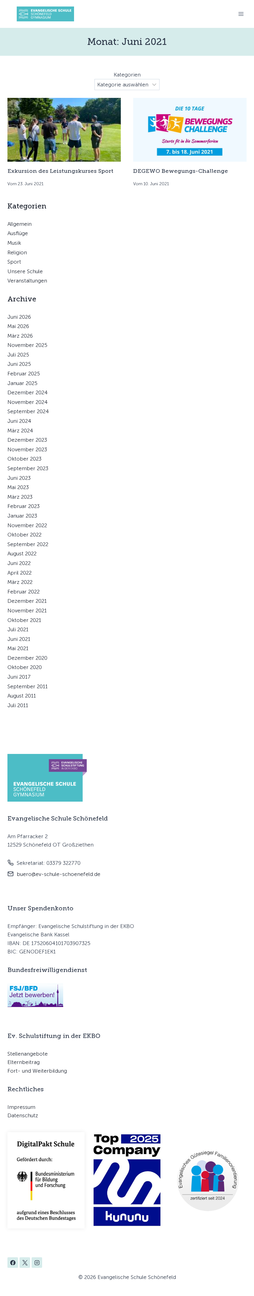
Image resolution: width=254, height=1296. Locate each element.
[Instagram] (37, 1262)
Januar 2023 (22, 516)
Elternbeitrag (23, 1062)
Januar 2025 (22, 383)
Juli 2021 (17, 629)
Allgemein (19, 224)
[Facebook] (12, 1262)
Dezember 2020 (27, 658)
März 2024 (20, 430)
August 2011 (21, 696)
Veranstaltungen (27, 281)
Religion (17, 252)
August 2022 (22, 553)
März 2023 (20, 497)
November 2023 (27, 449)
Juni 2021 (18, 639)
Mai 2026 (18, 326)
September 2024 (28, 411)
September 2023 (27, 468)
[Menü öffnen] (241, 14)
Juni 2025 (19, 364)
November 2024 (27, 402)
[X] (25, 1262)
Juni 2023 (19, 478)
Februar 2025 (23, 373)
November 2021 (27, 610)
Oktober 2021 (24, 620)
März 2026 (20, 336)
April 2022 (19, 573)
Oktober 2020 (24, 667)
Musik (14, 243)
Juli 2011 (17, 705)
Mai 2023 (18, 487)
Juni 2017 (19, 677)
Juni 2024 (19, 421)
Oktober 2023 (24, 459)
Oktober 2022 (24, 535)
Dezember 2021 (27, 601)
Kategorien (127, 75)
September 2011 (27, 686)
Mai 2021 (17, 648)
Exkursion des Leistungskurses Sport (60, 171)
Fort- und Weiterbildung (37, 1071)
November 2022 (27, 525)
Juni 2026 (19, 317)
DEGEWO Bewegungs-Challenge (180, 171)
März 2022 (20, 582)
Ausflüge (17, 233)
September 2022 (27, 544)
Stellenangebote (27, 1054)
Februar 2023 (23, 506)
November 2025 (27, 345)
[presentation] (64, 130)
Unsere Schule (25, 271)
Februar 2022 (23, 592)
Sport (14, 262)
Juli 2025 (18, 355)
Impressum (21, 1107)
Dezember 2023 (27, 440)
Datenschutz (22, 1115)
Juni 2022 (19, 563)
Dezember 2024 (27, 392)
